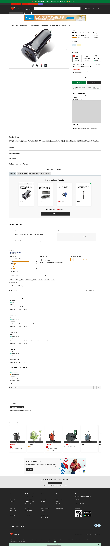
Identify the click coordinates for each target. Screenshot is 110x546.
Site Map (57, 501)
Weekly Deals (35, 12)
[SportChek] (31, 4)
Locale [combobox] (19, 285)
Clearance (45, 12)
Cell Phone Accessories (33, 25)
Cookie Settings (12, 515)
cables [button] (34, 279)
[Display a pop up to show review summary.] (37, 447)
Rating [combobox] (11, 285)
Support (76, 3)
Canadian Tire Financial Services (30, 496)
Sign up (77, 499)
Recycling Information (44, 515)
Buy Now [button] (94, 82)
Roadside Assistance (28, 503)
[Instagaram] (15, 526)
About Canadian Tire (44, 496)
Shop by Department (17, 12)
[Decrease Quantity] (73, 78)
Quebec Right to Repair (60, 508)
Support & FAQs (12, 499)
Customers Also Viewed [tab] (22, 173)
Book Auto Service (79, 12)
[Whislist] (93, 8)
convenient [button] (47, 279)
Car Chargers (52, 25)
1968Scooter (13, 300)
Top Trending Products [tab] (34, 173)
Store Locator (12, 496)
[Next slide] (101, 432)
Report (25, 309)
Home (12, 25)
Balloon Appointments (29, 510)
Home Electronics (23, 25)
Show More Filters (13, 282)
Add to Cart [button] (79, 82)
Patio (51, 12)
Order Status (87, 8)
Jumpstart (42, 510)
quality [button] (17, 279)
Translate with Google (14, 359)
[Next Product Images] (67, 48)
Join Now (65, 485)
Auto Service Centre (28, 499)
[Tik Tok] (23, 526)
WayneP (12, 334)
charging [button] (11, 279)
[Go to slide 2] (37, 65)
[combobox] (93, 290)
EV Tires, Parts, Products (29, 501)
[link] (77, 37)
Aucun (11, 351)
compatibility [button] (28, 279)
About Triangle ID (44, 499)
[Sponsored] (55, 18)
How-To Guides (27, 515)
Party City (71, 12)
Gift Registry (27, 508)
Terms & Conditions (59, 499)
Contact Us (11, 512)
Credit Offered (62, 3)
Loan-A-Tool (27, 512)
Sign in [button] (96, 3)
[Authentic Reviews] (15, 253)
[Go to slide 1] (32, 65)
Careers (42, 503)
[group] (17, 447)
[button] (78, 8)
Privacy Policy (58, 496)
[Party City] (40, 4)
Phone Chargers (44, 25)
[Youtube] (18, 526)
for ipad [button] (53, 279)
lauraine (12, 369)
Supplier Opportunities (44, 517)
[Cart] (98, 8)
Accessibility (58, 503)
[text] (17, 450)
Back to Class (63, 12)
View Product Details (86, 38)
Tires (56, 12)
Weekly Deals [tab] (12, 173)
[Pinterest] (21, 526)
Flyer (27, 12)
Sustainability (43, 512)
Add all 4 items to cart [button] (55, 213)
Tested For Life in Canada (45, 508)
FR (98, 3)
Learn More (77, 508)
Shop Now (72, 1)
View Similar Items (96, 38)
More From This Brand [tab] (45, 173)
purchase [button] (40, 279)
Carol (11, 317)
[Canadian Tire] (25, 4)
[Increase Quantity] (82, 78)
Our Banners (43, 501)
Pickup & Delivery (13, 503)
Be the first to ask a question (17, 407)
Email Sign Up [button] (70, 3)
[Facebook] (10, 526)
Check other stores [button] (77, 72)
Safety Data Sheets (13, 510)
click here (77, 129)
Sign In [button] (55, 482)
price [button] (22, 279)
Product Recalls (12, 508)
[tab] (77, 58)
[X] (13, 526)
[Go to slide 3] (41, 65)
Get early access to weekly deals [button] (54, 544)
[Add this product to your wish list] (85, 78)
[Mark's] (36, 4)
